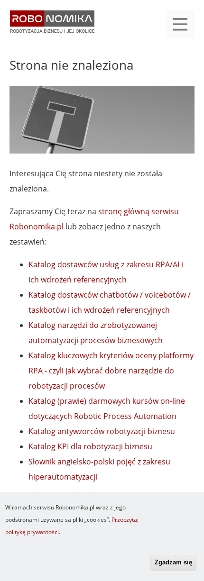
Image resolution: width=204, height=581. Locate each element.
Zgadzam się (173, 562)
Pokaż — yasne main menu (180, 24)
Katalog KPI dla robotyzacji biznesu (90, 446)
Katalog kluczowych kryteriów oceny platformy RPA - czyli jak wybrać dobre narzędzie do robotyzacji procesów (111, 370)
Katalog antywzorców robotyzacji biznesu (101, 431)
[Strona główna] (52, 26)
